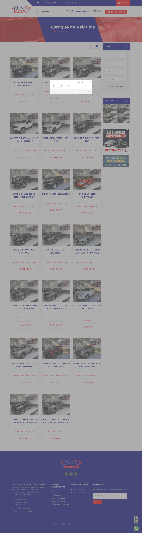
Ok (89, 91)
